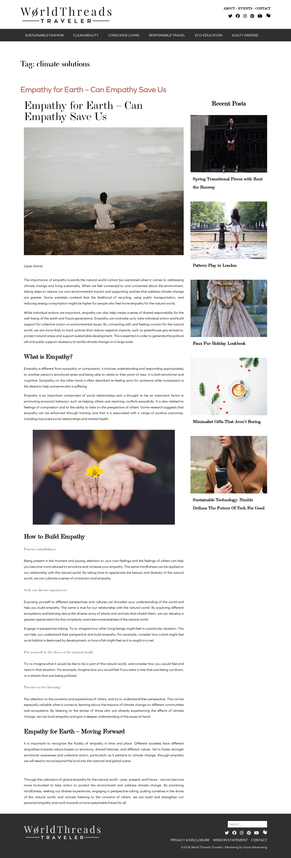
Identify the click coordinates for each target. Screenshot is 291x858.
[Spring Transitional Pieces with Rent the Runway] (229, 143)
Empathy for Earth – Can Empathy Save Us (93, 89)
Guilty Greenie (245, 35)
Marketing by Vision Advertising (246, 847)
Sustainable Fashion (44, 35)
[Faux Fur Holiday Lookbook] (229, 308)
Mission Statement (230, 840)
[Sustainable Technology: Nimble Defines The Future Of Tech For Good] (229, 464)
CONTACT (263, 8)
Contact (259, 840)
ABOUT (229, 8)
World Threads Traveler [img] (65, 15)
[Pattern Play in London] (229, 230)
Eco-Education (208, 35)
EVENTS (245, 8)
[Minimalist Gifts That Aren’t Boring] (229, 386)
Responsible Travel (167, 35)
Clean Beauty (86, 35)
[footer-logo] (62, 832)
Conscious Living (123, 35)
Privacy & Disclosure (190, 840)
